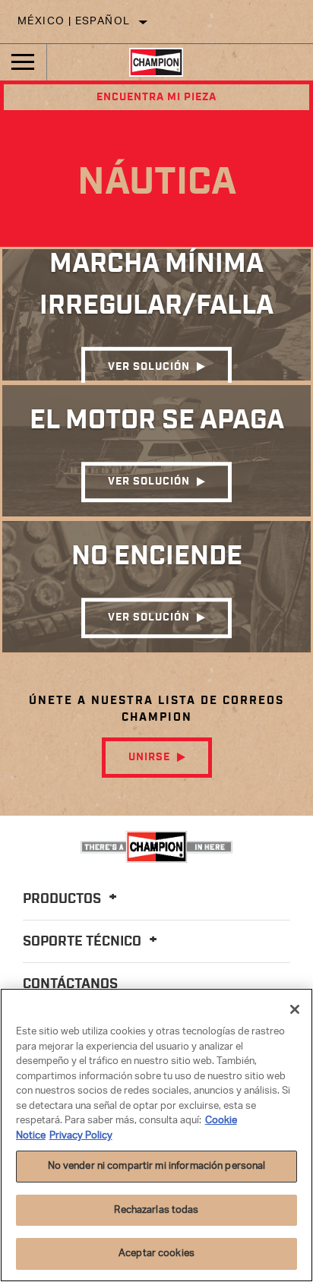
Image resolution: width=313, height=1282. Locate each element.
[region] (156, 1135)
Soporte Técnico (83, 942)
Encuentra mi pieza (156, 97)
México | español (73, 21)
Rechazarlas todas (156, 1210)
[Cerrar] (294, 1009)
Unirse (149, 757)
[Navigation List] (22, 62)
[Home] (156, 62)
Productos (63, 899)
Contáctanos (70, 984)
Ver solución (149, 367)
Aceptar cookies (156, 1254)
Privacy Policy (80, 1136)
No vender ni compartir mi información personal (157, 1166)
